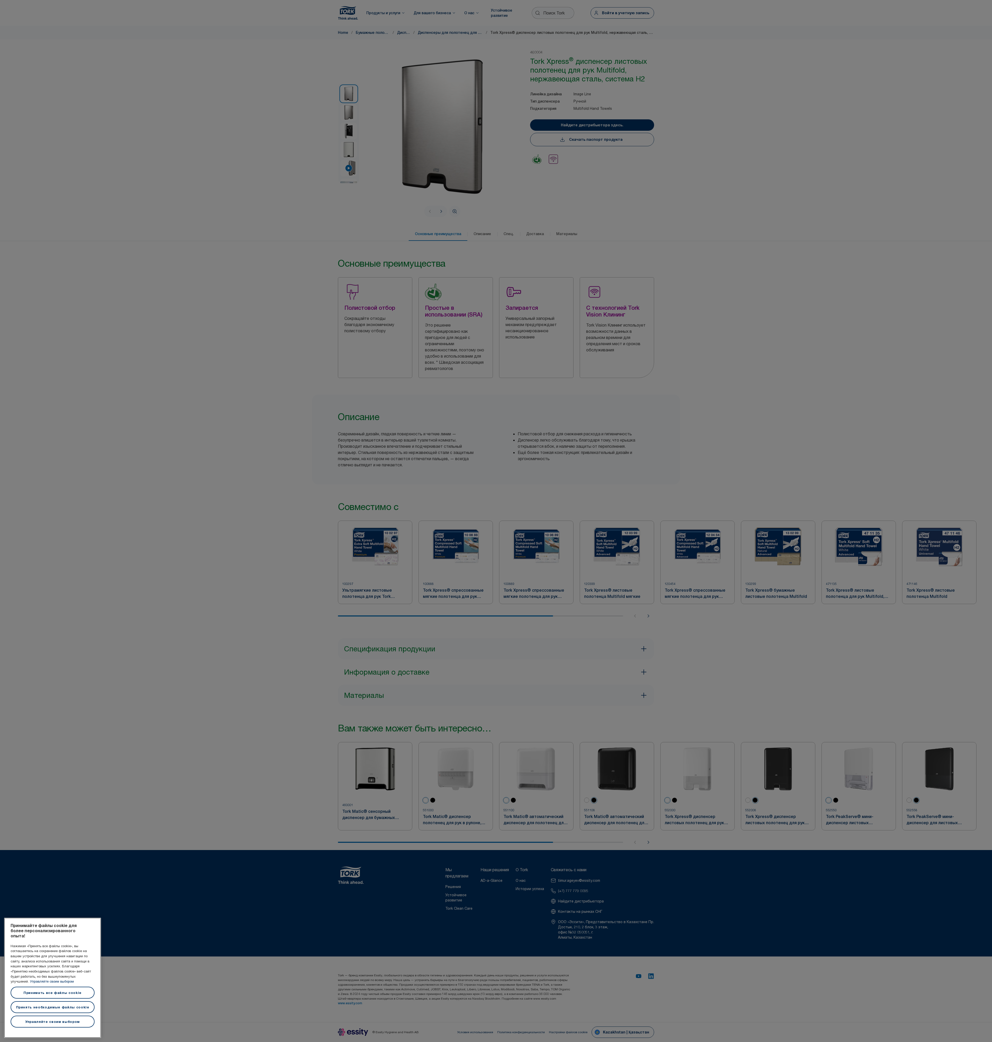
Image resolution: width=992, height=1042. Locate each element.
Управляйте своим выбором (52, 981)
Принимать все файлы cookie (53, 993)
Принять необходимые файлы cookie (52, 1007)
